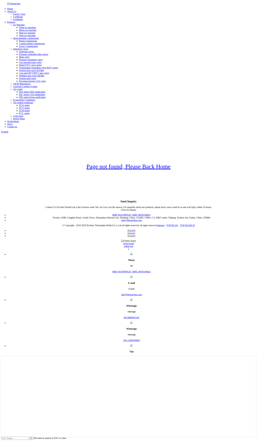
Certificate (18, 16)
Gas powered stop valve (30, 62)
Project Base (19, 118)
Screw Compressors (28, 46)
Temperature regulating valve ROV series (38, 67)
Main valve (24, 57)
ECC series (24, 113)
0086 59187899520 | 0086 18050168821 (131, 215)
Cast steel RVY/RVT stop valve (34, 73)
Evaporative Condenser (24, 100)
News (10, 124)
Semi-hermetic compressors (26, 38)
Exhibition (18, 19)
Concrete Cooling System (25, 86)
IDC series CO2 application (32, 94)
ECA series (24, 105)
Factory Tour (19, 14)
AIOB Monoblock (21, 84)
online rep (128, 246)
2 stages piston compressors (32, 43)
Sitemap (160, 225)
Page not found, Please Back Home (128, 166)
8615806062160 (131, 317)
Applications (13, 121)
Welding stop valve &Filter (31, 75)
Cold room (18, 116)
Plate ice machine (27, 33)
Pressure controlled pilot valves (33, 54)
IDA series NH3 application (32, 92)
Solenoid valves (26, 51)
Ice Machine (19, 25)
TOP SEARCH (187, 225)
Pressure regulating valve (31, 59)
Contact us (12, 126)
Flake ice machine (27, 27)
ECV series (24, 108)
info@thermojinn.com (131, 220)
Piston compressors (28, 41)
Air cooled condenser (23, 102)
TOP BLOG (172, 225)
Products (11, 22)
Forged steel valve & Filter (31, 70)
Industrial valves (20, 49)
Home (10, 8)
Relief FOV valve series (30, 65)
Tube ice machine (27, 35)
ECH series (24, 110)
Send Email (128, 243)
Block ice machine (27, 30)
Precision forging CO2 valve (32, 81)
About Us (11, 11)
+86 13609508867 (131, 340)
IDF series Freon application (32, 97)
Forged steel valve (27, 78)
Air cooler (18, 89)
